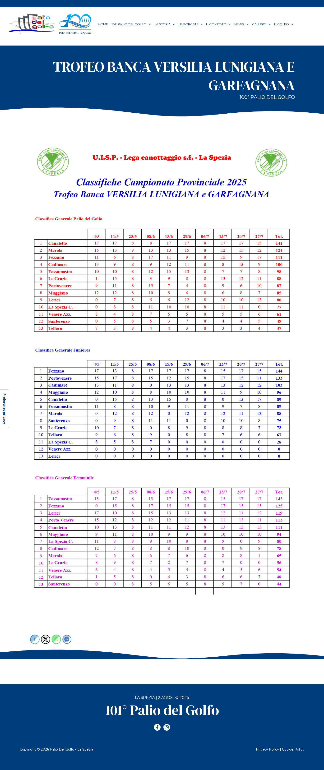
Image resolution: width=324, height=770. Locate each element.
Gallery (259, 24)
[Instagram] (166, 727)
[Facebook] (157, 727)
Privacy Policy (267, 749)
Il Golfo (281, 24)
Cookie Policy (293, 749)
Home (103, 24)
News (239, 24)
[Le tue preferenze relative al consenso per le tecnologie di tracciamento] (4, 409)
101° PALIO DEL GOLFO (129, 24)
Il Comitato (216, 24)
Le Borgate (188, 24)
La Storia (162, 24)
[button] (148, 24)
